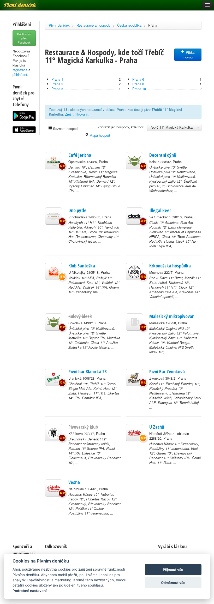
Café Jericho (79, 155)
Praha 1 (57, 79)
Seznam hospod (65, 128)
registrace (20, 69)
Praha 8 (138, 83)
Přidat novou (189, 54)
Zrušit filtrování (76, 114)
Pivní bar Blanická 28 (87, 371)
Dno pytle (77, 210)
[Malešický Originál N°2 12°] (134, 322)
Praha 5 (57, 88)
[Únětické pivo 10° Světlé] (134, 160)
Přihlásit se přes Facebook (24, 38)
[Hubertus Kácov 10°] (53, 488)
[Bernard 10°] (53, 160)
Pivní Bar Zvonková (167, 371)
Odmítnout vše (173, 583)
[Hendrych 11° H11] (53, 216)
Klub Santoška (81, 265)
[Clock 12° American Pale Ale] (134, 216)
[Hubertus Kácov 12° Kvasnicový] (134, 432)
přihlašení (20, 74)
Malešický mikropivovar (171, 316)
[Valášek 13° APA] (53, 271)
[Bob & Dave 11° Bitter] (134, 271)
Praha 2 (57, 83)
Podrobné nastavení (30, 591)
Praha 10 (139, 88)
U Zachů (156, 427)
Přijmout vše (173, 569)
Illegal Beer (160, 210)
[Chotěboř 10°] (53, 377)
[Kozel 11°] (134, 377)
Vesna (74, 482)
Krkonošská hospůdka (170, 265)
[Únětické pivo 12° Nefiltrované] (53, 322)
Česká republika (129, 25)
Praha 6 (138, 79)
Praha (152, 25)
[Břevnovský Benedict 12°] (53, 432)
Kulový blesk (80, 316)
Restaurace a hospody (93, 25)
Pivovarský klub (83, 427)
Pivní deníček (59, 25)
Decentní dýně (162, 155)
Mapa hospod (99, 135)
